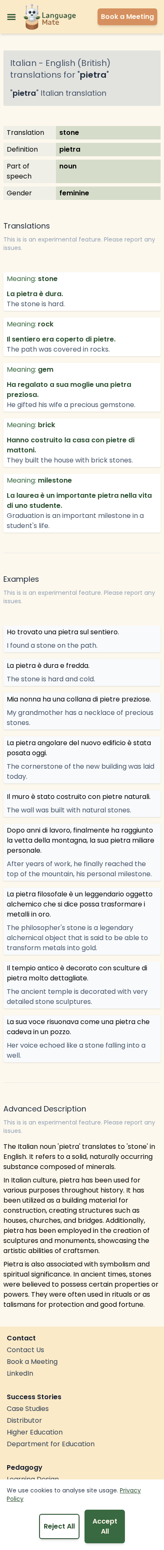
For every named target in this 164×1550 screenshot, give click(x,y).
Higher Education (35, 1432)
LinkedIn (20, 1373)
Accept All (105, 1526)
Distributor (24, 1420)
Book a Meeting (32, 1361)
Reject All (59, 1526)
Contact (21, 1338)
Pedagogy (24, 1467)
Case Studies (28, 1408)
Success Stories (34, 1397)
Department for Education (51, 1444)
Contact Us (25, 1350)
